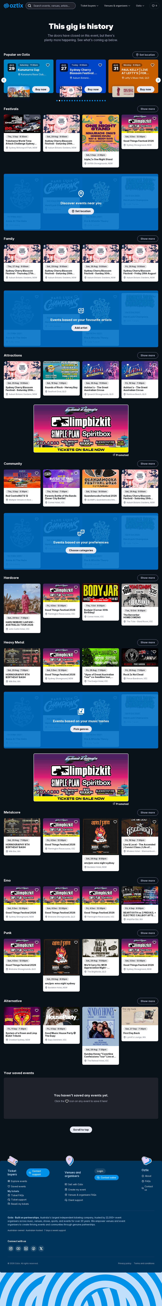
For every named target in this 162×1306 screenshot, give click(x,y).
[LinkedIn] (26, 1248)
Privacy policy (124, 1263)
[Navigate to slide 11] (82, 100)
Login (100, 1171)
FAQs (148, 1181)
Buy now (40, 89)
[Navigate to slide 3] (62, 100)
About (148, 1176)
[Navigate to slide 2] (59, 100)
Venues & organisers (116, 5)
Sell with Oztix (75, 1184)
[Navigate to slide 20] (105, 100)
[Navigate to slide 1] (57, 100)
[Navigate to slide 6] (69, 100)
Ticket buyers (88, 5)
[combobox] (50, 6)
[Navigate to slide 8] (74, 100)
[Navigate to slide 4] (64, 100)
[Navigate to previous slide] (3, 80)
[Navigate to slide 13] (87, 100)
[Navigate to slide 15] (92, 100)
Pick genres (81, 729)
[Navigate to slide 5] (67, 100)
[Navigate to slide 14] (90, 100)
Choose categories (81, 550)
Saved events (18, 1186)
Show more (148, 108)
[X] (41, 1248)
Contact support (36, 1173)
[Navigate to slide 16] (95, 100)
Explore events (19, 1181)
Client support (75, 1200)
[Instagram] (11, 1248)
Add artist (81, 327)
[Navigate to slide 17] (97, 100)
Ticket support (18, 1199)
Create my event (77, 1189)
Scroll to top (81, 1129)
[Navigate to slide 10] (79, 100)
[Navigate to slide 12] (85, 100)
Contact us (149, 1188)
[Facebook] (33, 1248)
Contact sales (108, 1177)
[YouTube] (18, 1248)
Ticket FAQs (17, 1195)
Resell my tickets (20, 1204)
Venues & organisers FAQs (82, 1194)
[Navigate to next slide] (158, 80)
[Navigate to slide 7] (72, 100)
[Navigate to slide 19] (102, 100)
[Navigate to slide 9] (77, 100)
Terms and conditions (144, 1263)
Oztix (139, 5)
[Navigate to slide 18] (100, 100)
